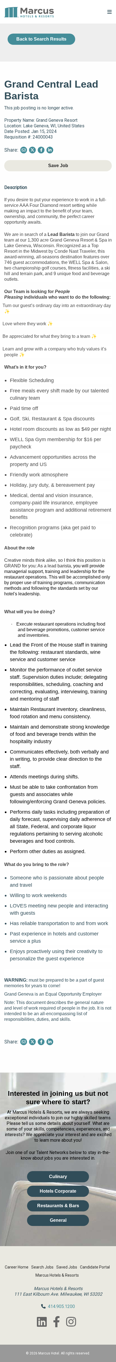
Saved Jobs (66, 1267)
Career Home (16, 1267)
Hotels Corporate (58, 1191)
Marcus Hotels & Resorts (57, 1275)
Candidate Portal (95, 1267)
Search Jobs (42, 1267)
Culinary (58, 1176)
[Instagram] (71, 1321)
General (58, 1220)
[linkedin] (42, 1321)
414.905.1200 (61, 1306)
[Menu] (109, 12)
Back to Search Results (41, 39)
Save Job (58, 165)
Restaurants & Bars (58, 1205)
